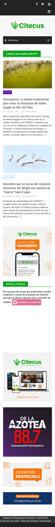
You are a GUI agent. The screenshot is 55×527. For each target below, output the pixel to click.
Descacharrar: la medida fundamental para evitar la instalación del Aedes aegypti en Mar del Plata (26, 103)
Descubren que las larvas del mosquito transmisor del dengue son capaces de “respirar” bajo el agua (26, 188)
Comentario (30, 111)
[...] (44, 134)
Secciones (13, 40)
